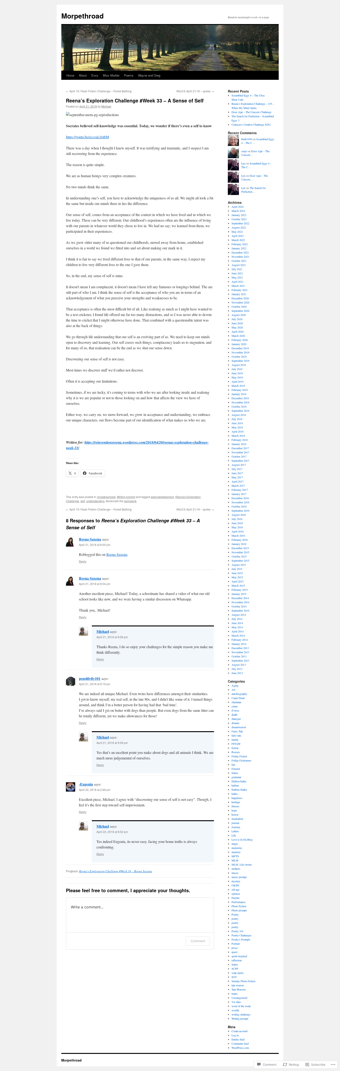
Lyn (243, 163)
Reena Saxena (90, 539)
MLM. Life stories (242, 864)
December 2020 (240, 298)
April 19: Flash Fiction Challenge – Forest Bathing (99, 91)
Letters (235, 831)
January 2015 (239, 594)
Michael (106, 106)
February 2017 (240, 490)
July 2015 (237, 569)
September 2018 (240, 410)
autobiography (239, 694)
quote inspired (239, 956)
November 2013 (240, 652)
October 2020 (239, 306)
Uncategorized (106, 497)
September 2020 (240, 311)
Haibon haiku (239, 781)
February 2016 (240, 540)
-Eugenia (86, 784)
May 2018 (237, 427)
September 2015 (240, 560)
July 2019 (237, 369)
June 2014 (237, 623)
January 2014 (239, 644)
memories (237, 848)
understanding (95, 501)
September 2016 (240, 510)
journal (235, 823)
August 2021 (239, 265)
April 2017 (238, 481)
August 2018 (239, 415)
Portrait (236, 943)
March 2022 (238, 240)
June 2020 (237, 323)
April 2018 (238, 431)
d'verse (235, 710)
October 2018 (239, 406)
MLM (235, 860)
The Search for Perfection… (253, 190)
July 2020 (237, 319)
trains (235, 993)
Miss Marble (111, 75)
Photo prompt (239, 910)
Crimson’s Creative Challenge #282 (251, 124)
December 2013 (240, 648)
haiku (235, 794)
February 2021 (240, 290)
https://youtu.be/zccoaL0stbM (87, 136)
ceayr (244, 151)
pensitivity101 (89, 678)
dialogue (236, 719)
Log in (235, 1035)
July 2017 (237, 469)
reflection (237, 960)
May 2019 (237, 377)
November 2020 (240, 302)
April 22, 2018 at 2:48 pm (94, 790)
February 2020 (240, 340)
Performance (238, 902)
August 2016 (239, 515)
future (235, 773)
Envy (94, 75)
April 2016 (238, 531)
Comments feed (240, 1043)
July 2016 (237, 519)
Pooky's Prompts (241, 939)
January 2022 (239, 248)
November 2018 (240, 402)
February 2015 (240, 589)
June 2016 (237, 523)
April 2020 (238, 331)
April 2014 (238, 631)
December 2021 (240, 252)
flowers (236, 752)
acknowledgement (162, 497)
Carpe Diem (238, 698)
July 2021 (237, 269)
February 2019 (240, 390)
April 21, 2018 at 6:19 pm (94, 684)
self (82, 501)
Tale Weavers (239, 989)
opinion (236, 893)
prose (235, 948)
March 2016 (238, 535)
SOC (234, 977)
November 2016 (240, 502)
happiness (237, 798)
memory (236, 852)
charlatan (236, 702)
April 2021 (238, 281)
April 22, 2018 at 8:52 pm (112, 832)
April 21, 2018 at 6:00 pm (94, 545)
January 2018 (239, 444)
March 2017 (238, 485)
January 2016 (239, 544)
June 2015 (237, 573)
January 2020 (239, 344)
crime (235, 706)
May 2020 (237, 327)
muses (235, 873)
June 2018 (237, 423)
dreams (235, 723)
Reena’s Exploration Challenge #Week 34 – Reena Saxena (115, 871)
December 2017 (240, 448)
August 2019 (239, 365)
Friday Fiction (239, 756)
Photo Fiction (239, 906)
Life (234, 835)
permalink (130, 501)
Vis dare (236, 1002)
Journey (236, 827)
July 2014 (237, 619)
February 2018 (240, 440)
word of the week (241, 1006)
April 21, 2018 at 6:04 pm (94, 584)
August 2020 (239, 315)
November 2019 (240, 352)
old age (235, 889)
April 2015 (238, 581)
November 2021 (240, 256)
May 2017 (237, 477)
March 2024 (238, 211)
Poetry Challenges (241, 935)
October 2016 (239, 506)
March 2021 (238, 286)
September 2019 (240, 360)
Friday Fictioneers (241, 760)
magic (235, 843)
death (234, 714)
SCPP (235, 968)
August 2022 (239, 227)
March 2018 (238, 435)
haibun (235, 785)
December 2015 (240, 548)
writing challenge (241, 1014)
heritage (236, 802)
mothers (236, 868)
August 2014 (239, 614)
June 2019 (237, 373)
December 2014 (240, 598)
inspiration (237, 818)
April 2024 (238, 206)
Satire (235, 964)
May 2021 (237, 277)
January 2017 (239, 494)
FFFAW (236, 744)
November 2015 (240, 552)
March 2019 (238, 385)
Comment (198, 941)
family (235, 739)
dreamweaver (239, 727)
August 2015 (239, 564)
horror (235, 814)
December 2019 (240, 348)
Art (233, 689)
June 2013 (237, 673)
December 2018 (240, 398)
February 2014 (240, 639)
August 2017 (239, 465)
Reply (82, 561)
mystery (236, 881)
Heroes (235, 806)
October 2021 (239, 261)
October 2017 (239, 456)
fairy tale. (237, 735)
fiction (235, 748)
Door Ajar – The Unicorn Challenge (251, 112)
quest (234, 952)
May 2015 (237, 577)
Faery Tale (237, 731)
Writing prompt (126, 497)
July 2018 (237, 419)
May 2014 (237, 627)
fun (233, 764)
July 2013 (237, 669)
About (83, 75)
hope (234, 810)
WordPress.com (240, 1047)
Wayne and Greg (149, 75)
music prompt (239, 877)
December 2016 (240, 498)
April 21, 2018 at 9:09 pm (112, 637)
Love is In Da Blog (242, 839)
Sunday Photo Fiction (243, 981)
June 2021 (237, 273)
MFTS (235, 856)
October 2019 (239, 356)
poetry (235, 918)
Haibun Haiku (239, 789)
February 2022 (240, 244)
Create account (239, 1031)
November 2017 (240, 452)
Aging (235, 685)
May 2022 (237, 231)
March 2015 (238, 585)
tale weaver (238, 985)
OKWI (235, 885)
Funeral (236, 769)
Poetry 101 (238, 931)
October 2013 (239, 656)
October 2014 (239, 606)
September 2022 (240, 223)
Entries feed (238, 1039)
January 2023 (239, 215)
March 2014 (238, 635)
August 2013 (239, 664)
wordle (235, 1010)
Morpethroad (82, 16)
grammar (236, 777)
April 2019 (238, 381)
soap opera (237, 973)
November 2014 (240, 602)
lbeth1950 (246, 139)
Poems (128, 75)
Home (70, 75)
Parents (236, 898)
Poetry (235, 914)
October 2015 (239, 556)
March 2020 (238, 335)
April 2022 (238, 236)
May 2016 (237, 527)
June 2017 (237, 473)
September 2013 (240, 660)
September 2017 (240, 460)
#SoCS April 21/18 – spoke (195, 91)
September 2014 (240, 610)
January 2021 (239, 294)
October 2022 (239, 219)
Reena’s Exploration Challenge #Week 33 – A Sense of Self (135, 100)
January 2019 (239, 394)
